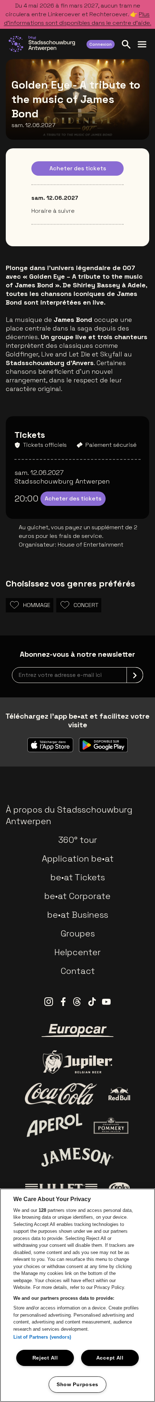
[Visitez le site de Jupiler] (77, 1062)
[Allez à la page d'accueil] (42, 44)
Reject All (45, 1358)
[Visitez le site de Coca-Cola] (61, 1094)
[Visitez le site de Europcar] (77, 1030)
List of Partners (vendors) (42, 1337)
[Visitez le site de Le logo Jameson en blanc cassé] (77, 1157)
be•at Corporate (77, 896)
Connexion (100, 44)
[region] (77, 1295)
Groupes (78, 933)
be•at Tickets (77, 877)
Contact (78, 970)
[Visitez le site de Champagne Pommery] (111, 1125)
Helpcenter (77, 952)
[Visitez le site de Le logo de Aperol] (55, 1125)
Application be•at (78, 858)
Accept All (110, 1358)
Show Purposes (77, 1384)
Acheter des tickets (77, 168)
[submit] (135, 675)
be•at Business (77, 914)
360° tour (77, 839)
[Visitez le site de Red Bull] (119, 1094)
